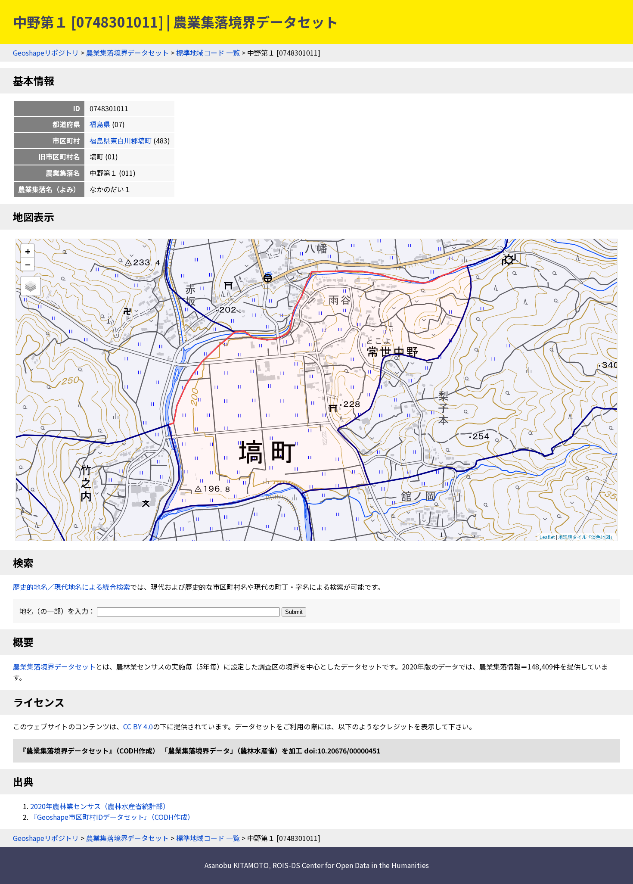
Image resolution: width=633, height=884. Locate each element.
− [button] (28, 264)
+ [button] (28, 251)
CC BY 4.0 (138, 726)
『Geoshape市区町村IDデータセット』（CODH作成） (112, 817)
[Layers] (30, 286)
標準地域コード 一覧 (208, 52)
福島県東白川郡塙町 (121, 140)
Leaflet (547, 536)
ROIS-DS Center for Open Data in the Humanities (351, 865)
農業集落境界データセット (127, 52)
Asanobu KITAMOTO (237, 865)
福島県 (100, 124)
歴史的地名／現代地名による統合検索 (71, 587)
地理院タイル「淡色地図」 (586, 536)
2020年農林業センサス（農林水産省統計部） (100, 806)
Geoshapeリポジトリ (46, 52)
